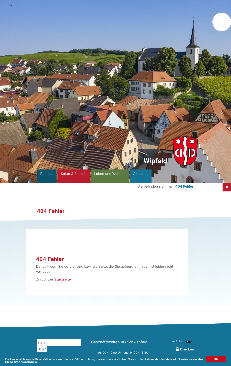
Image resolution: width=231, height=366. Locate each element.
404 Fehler (184, 186)
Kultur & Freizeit (73, 174)
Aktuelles (140, 174)
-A (174, 341)
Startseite (62, 279)
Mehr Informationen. (21, 361)
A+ (180, 341)
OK (216, 359)
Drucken (186, 349)
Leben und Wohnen (109, 174)
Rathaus (46, 174)
